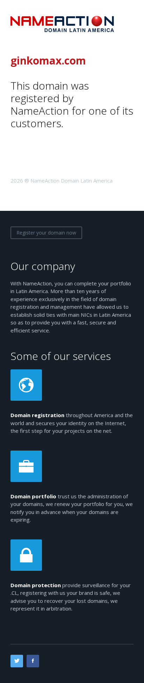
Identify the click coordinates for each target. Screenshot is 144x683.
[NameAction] (62, 23)
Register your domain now (46, 232)
